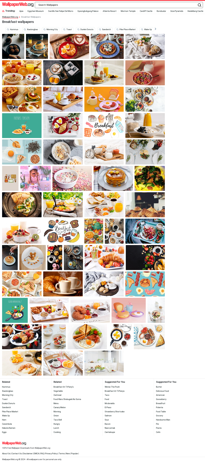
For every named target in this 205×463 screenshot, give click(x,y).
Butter (159, 387)
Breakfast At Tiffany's (64, 387)
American (160, 395)
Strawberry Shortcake (115, 411)
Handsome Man (163, 420)
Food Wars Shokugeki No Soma (67, 399)
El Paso (108, 407)
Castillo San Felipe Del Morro (60, 11)
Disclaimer (27, 453)
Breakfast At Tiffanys (115, 391)
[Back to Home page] (17, 5)
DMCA (36, 453)
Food (107, 399)
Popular (74, 453)
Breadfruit (160, 403)
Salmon (108, 416)
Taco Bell (58, 420)
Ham (4, 420)
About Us (6, 453)
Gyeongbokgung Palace (88, 11)
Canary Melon (60, 407)
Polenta (159, 407)
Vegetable (58, 391)
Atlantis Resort (109, 11)
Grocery (159, 416)
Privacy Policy (51, 453)
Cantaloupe (110, 432)
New (68, 453)
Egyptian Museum (36, 11)
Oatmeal (57, 395)
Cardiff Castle (146, 11)
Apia (21, 11)
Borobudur (161, 11)
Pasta (158, 428)
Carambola (7, 424)
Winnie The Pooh (112, 387)
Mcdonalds (110, 403)
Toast (69, 29)
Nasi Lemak (110, 428)
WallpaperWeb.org (10, 17)
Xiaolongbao (32, 29)
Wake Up (148, 29)
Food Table (161, 411)
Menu (56, 403)
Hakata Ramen (8, 428)
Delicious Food (162, 391)
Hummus (14, 29)
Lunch (56, 428)
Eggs (4, 432)
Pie (157, 424)
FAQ (42, 453)
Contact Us (17, 453)
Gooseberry (161, 399)
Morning (57, 411)
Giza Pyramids (176, 11)
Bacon (107, 424)
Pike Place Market (128, 29)
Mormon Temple (128, 11)
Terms (62, 453)
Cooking (57, 432)
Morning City (52, 29)
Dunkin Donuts (86, 29)
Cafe (158, 432)
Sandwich (106, 29)
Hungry (57, 424)
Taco (107, 395)
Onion (56, 416)
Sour (107, 420)
